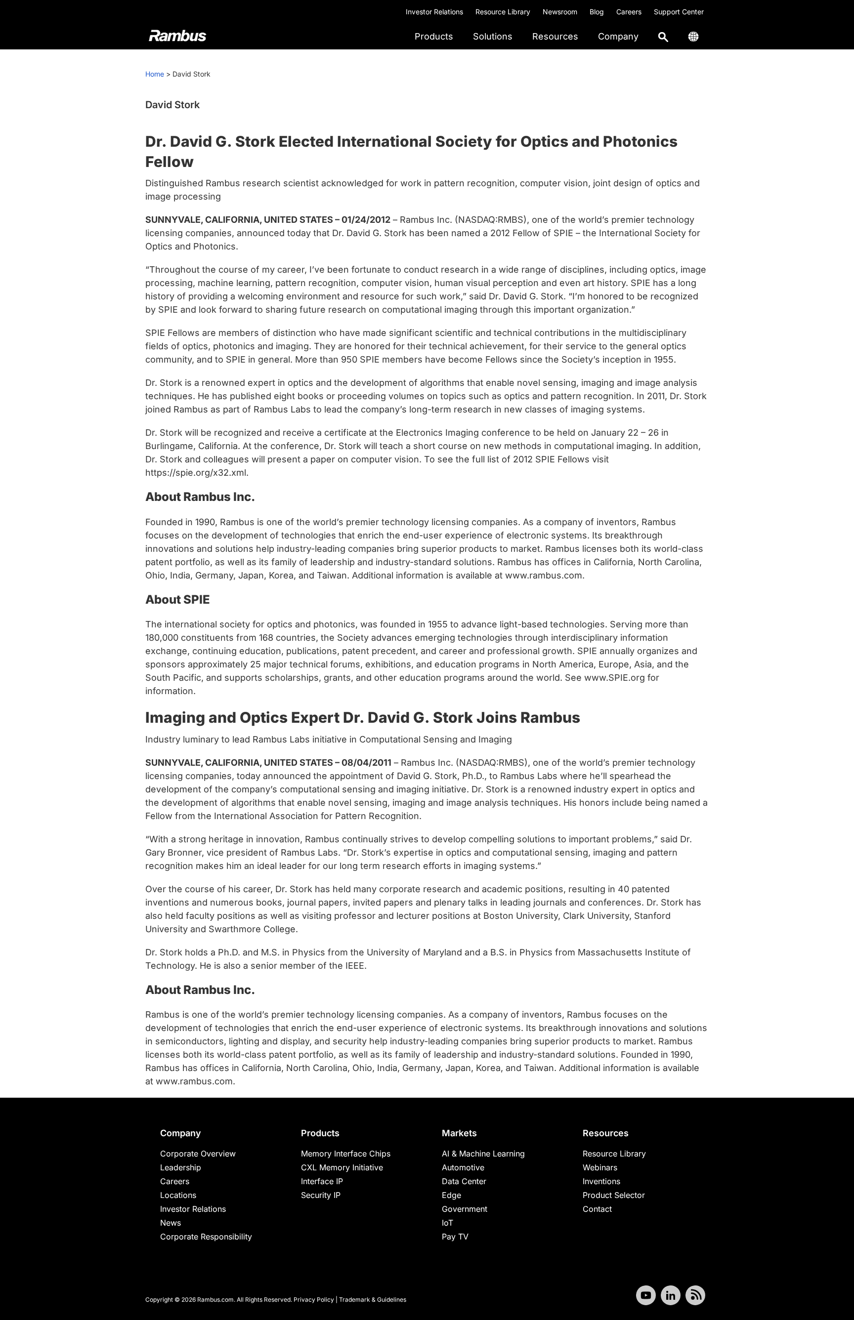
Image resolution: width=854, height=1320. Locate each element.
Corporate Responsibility (206, 1236)
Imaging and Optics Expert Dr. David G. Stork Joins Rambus (362, 717)
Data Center (464, 1181)
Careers (628, 11)
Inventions (601, 1181)
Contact (597, 1209)
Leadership (180, 1167)
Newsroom (560, 11)
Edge (451, 1195)
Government (464, 1209)
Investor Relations (434, 11)
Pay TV (455, 1236)
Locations (178, 1195)
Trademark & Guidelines (372, 1299)
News (170, 1223)
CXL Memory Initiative (342, 1167)
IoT (447, 1223)
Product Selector (614, 1195)
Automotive (463, 1167)
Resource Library (502, 11)
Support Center (679, 11)
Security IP (321, 1195)
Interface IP (322, 1181)
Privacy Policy (314, 1299)
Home (154, 74)
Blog (597, 11)
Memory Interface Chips (345, 1153)
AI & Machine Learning (483, 1153)
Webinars (600, 1167)
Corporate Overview (198, 1153)
